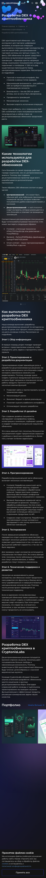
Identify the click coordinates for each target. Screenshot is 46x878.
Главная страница (8, 26)
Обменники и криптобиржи (12, 29)
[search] (32, 3)
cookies (5, 864)
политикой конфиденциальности (16, 866)
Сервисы (21, 26)
